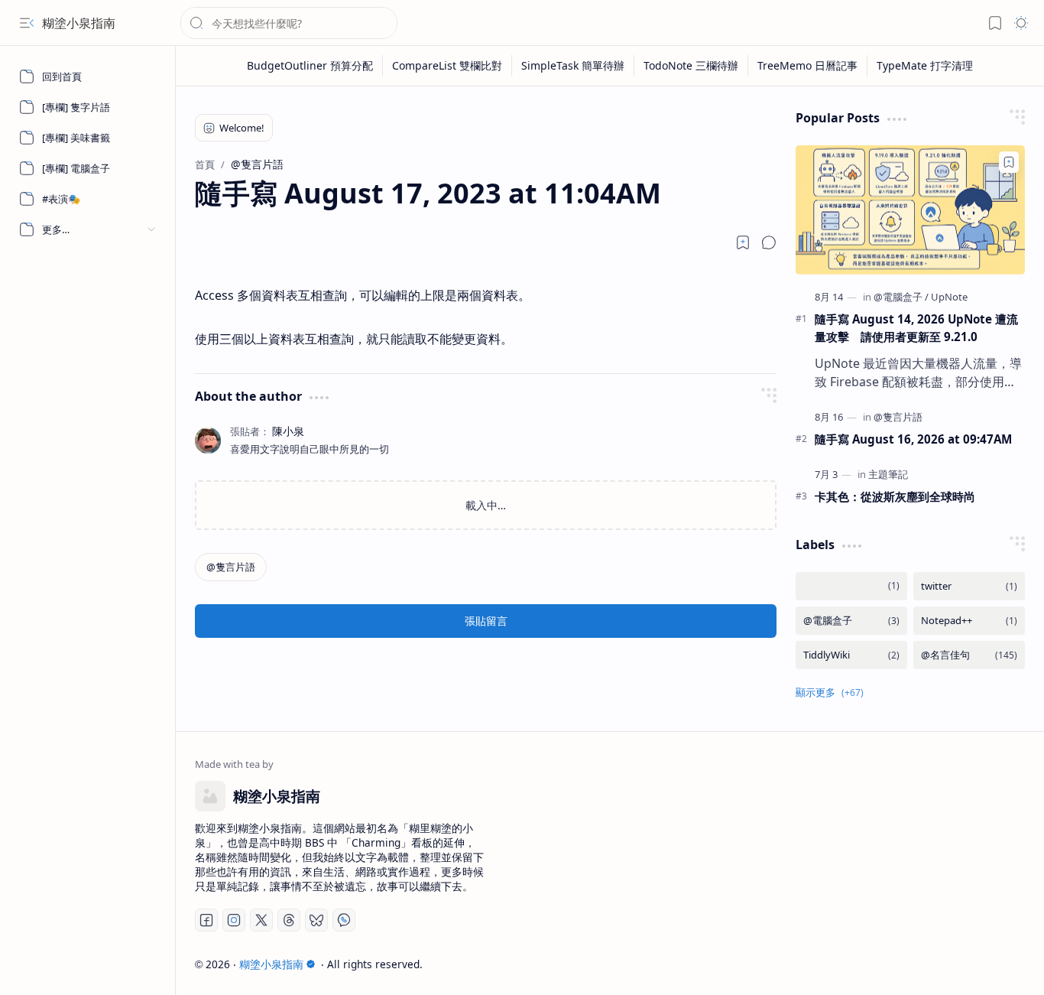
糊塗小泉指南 (78, 23)
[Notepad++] (969, 620)
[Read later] (742, 242)
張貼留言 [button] (486, 620)
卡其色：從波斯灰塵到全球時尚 (895, 496)
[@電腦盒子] (901, 297)
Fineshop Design (981, 964)
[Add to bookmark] (1009, 162)
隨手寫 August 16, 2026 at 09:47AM (913, 439)
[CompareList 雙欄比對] (447, 65)
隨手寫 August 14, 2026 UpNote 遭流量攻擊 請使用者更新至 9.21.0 (916, 327)
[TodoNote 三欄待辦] (691, 65)
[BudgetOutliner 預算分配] (310, 65)
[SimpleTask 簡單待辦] (573, 65)
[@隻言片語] (231, 567)
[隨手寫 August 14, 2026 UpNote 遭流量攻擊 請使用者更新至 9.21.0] (910, 210)
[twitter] (969, 586)
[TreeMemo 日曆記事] (807, 65)
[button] (26, 22)
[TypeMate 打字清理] (924, 65)
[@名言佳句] (969, 655)
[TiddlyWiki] (851, 655)
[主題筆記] (888, 474)
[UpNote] (949, 297)
